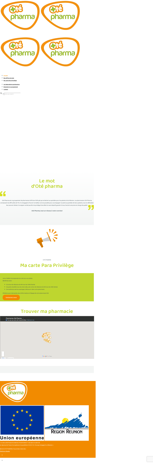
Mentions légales (5, 451)
